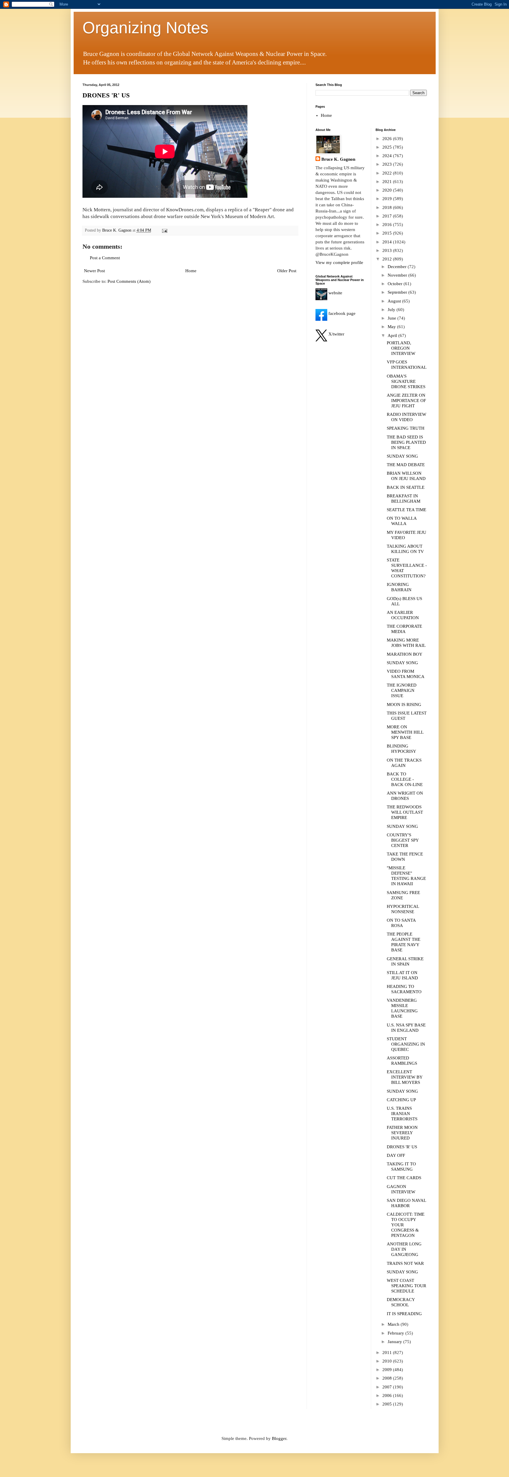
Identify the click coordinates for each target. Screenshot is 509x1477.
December (398, 266)
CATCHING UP (401, 1099)
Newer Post (94, 270)
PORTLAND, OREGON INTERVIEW (401, 348)
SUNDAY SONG (402, 456)
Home (190, 270)
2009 (387, 1369)
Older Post (286, 270)
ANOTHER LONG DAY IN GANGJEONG (404, 1249)
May (392, 326)
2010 (387, 1361)
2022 (387, 173)
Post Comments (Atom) (129, 281)
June (392, 318)
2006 (387, 1395)
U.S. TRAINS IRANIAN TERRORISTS (402, 1113)
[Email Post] (164, 230)
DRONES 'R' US (106, 95)
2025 (387, 147)
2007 (387, 1387)
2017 (387, 216)
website (334, 292)
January (395, 1341)
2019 (387, 198)
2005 (387, 1404)
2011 (387, 1352)
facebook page (341, 313)
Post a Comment (105, 257)
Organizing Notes (145, 28)
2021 (387, 181)
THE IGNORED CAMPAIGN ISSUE (402, 690)
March (394, 1324)
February (396, 1333)
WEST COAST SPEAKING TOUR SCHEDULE (406, 1285)
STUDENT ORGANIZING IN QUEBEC (406, 1044)
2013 (387, 250)
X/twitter (335, 334)
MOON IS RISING (404, 704)
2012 (387, 259)
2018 (387, 207)
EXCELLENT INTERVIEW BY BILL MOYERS (404, 1077)
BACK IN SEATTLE (405, 487)
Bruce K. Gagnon (338, 159)
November (398, 275)
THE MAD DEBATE (406, 464)
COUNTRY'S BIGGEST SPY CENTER (403, 840)
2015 (387, 233)
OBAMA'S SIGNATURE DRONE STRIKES (406, 381)
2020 (387, 190)
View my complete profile (339, 262)
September (398, 292)
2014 (387, 242)
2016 (387, 224)
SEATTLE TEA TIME (406, 509)
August (395, 301)
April (393, 335)
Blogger (279, 1438)
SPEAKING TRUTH (405, 428)
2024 (387, 155)
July (392, 309)
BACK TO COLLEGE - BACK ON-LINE (405, 779)
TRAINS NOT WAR (405, 1263)
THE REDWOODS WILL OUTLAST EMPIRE (405, 812)
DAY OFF (396, 1155)
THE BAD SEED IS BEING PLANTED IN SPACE (406, 442)
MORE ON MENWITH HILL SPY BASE (405, 732)
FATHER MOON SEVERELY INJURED (402, 1132)
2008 (387, 1378)
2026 (387, 138)
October (396, 283)
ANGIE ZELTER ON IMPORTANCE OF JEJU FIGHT (406, 400)
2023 (387, 164)
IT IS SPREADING (404, 1313)
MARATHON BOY (404, 654)
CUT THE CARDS (404, 1177)
